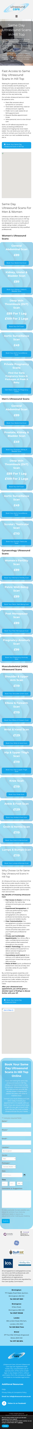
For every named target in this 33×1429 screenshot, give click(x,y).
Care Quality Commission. (14, 1281)
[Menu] (16, 16)
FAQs (4, 1389)
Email (4, 1138)
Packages (6, 1163)
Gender (4, 1155)
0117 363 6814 (18, 1341)
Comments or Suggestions (12, 1188)
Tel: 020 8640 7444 (16, 1327)
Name (4, 1121)
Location (5, 1147)
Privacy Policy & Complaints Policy (14, 1392)
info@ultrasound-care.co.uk (20, 1396)
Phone (5, 1130)
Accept (5, 1426)
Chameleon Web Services (18, 1415)
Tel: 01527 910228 (16, 1313)
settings (20, 1422)
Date (4, 1171)
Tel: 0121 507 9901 (16, 1299)
